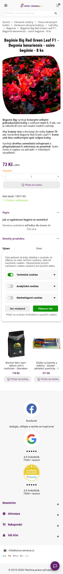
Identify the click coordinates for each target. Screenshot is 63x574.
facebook (31, 420)
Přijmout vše (45, 308)
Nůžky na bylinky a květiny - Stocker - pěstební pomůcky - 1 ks (46, 367)
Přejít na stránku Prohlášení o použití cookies (31, 314)
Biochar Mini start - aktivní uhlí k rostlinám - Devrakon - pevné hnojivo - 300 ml (16, 367)
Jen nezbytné (17, 308)
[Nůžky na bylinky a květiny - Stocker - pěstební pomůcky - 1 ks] (46, 344)
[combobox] (28, 13)
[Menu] (6, 5)
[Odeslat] (56, 13)
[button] (31, 212)
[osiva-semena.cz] (31, 5)
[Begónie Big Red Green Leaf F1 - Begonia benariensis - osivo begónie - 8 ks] (31, 84)
